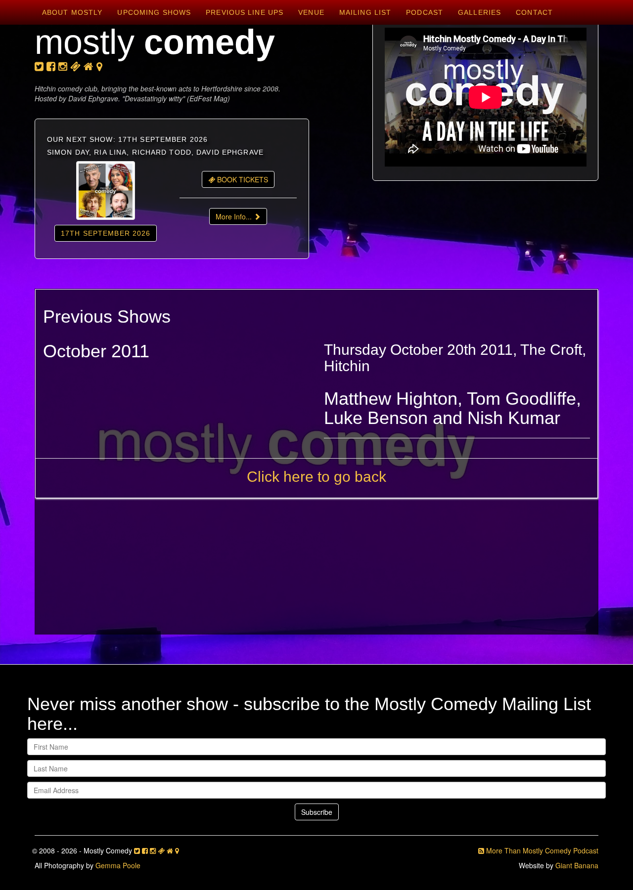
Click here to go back (316, 476)
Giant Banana (576, 865)
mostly (155, 42)
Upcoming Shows (154, 12)
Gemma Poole (117, 865)
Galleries (479, 12)
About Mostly (72, 12)
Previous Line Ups (244, 12)
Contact (534, 12)
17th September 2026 (105, 233)
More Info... (235, 216)
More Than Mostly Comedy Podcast (541, 850)
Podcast (424, 12)
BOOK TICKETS (241, 179)
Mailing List (365, 12)
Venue (311, 12)
